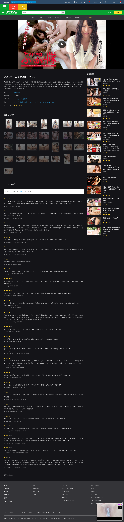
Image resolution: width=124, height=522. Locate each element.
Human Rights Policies (56, 518)
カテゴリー (36, 491)
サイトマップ (65, 494)
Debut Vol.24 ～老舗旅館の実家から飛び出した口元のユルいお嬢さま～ (111, 229)
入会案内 (118, 12)
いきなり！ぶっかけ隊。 (21, 99)
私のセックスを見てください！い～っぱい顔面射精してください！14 (111, 123)
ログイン (110, 12)
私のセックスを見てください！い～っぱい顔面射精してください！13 (111, 135)
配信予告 (77, 17)
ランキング (58, 17)
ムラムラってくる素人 (97, 497)
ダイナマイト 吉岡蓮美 (109, 177)
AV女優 (49, 17)
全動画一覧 (36, 488)
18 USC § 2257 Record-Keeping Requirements (34, 518)
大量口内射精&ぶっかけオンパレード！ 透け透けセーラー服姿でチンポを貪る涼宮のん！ (111, 167)
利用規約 (64, 497)
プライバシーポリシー (68, 500)
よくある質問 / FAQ (67, 488)
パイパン (36, 102)
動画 (41, 17)
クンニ (42, 102)
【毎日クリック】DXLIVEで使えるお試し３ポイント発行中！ (24, 2)
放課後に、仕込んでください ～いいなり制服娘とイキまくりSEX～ (111, 112)
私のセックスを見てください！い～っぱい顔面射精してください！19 (111, 100)
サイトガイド (65, 485)
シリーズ (35, 494)
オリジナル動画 (18, 102)
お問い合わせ (65, 491)
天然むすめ (94, 491)
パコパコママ (94, 494)
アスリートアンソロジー (110, 145)
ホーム (33, 17)
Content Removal (69, 518)
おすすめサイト (95, 485)
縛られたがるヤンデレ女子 (110, 218)
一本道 (93, 488)
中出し (30, 102)
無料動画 (68, 17)
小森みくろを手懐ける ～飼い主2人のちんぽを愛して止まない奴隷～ (111, 189)
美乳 (25, 102)
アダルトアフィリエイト (25, 512)
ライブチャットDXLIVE (97, 500)
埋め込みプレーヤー (11, 475)
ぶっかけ (48, 102)
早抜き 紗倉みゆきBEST (109, 156)
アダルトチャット (56, 512)
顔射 (53, 102)
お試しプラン (88, 17)
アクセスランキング (9, 512)
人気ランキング (8, 501)
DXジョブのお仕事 (42, 512)
